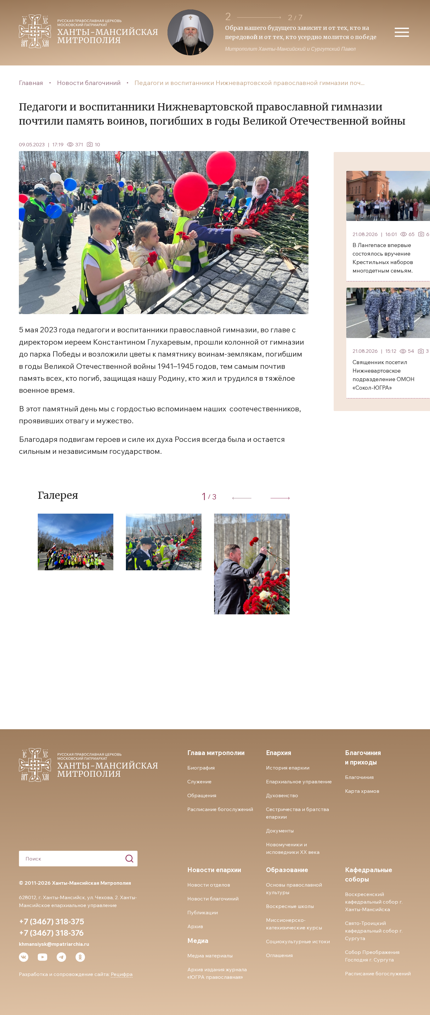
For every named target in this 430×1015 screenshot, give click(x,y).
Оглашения (279, 955)
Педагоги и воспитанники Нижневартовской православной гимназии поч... (249, 83)
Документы (280, 830)
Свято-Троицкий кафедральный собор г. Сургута (374, 930)
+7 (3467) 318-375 (51, 921)
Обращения (201, 795)
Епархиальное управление (299, 781)
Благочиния (359, 777)
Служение (199, 781)
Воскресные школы (290, 906)
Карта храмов (362, 791)
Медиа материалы (210, 955)
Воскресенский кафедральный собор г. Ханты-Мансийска (374, 901)
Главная (31, 83)
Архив (195, 926)
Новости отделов (208, 885)
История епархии (287, 767)
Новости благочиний (89, 83)
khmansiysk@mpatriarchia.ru (54, 944)
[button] (259, 17)
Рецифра (122, 974)
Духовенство (282, 795)
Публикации (202, 912)
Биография (201, 767)
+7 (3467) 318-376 (51, 933)
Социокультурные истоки (298, 941)
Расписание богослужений (220, 809)
